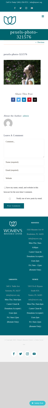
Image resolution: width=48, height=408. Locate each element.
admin (26, 116)
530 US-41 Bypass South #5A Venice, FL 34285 (35, 290)
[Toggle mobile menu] (43, 16)
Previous (41, 42)
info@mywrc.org (36, 2)
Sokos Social (39, 340)
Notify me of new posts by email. (29, 198)
